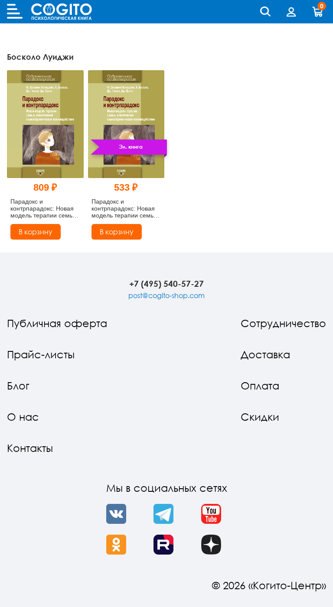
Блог (18, 385)
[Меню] (14, 11)
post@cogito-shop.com (166, 295)
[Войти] (291, 11)
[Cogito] (61, 11)
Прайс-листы (41, 354)
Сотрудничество (283, 323)
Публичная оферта (57, 323)
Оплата (260, 385)
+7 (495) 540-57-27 (166, 284)
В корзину (35, 231)
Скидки (260, 416)
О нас (23, 416)
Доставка (265, 354)
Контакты (30, 447)
